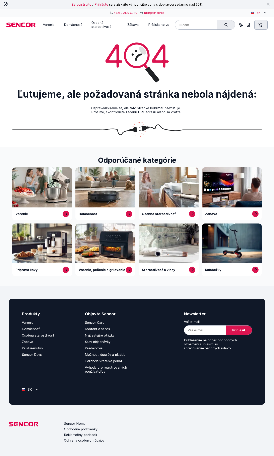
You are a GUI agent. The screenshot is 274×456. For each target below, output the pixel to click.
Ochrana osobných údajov (84, 440)
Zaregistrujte (81, 4)
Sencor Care (94, 323)
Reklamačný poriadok (80, 435)
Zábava (27, 342)
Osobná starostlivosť (38, 335)
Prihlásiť (239, 330)
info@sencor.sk (154, 12)
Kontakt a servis (97, 329)
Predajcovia (93, 348)
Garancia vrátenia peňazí (104, 361)
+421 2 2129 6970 (125, 12)
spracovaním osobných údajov (207, 348)
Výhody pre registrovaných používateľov (106, 369)
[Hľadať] (226, 24)
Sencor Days (32, 355)
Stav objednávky (98, 342)
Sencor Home (74, 424)
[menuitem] (48, 25)
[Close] (268, 4)
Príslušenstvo (32, 348)
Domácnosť (31, 329)
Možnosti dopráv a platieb (105, 355)
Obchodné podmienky (80, 429)
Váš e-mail (192, 322)
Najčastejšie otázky (100, 335)
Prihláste (101, 4)
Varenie (27, 323)
